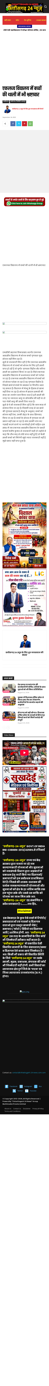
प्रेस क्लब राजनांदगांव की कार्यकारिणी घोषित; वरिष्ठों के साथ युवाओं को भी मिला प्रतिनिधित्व (31, 687)
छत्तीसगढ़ (6, 101)
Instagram (28, 1086)
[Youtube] (26, 1090)
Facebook (13, 1086)
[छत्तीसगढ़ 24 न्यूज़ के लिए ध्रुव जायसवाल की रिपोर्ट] (7, 108)
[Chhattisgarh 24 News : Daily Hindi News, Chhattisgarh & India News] (24, 8)
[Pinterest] (24, 123)
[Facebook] (12, 123)
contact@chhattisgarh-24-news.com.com (29, 1072)
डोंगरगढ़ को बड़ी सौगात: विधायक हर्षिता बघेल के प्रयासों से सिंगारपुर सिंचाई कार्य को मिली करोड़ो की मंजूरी (31, 716)
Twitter (20, 1091)
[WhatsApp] (30, 123)
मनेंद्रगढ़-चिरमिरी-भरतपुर (18, 101)
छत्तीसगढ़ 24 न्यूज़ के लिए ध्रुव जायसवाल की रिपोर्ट (27, 109)
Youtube (33, 1091)
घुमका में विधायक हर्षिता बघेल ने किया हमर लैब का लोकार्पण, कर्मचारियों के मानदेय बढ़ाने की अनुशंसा (31, 701)
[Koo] (35, 1086)
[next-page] (8, 727)
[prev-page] (4, 727)
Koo (40, 1086)
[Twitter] (18, 123)
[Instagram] (21, 1086)
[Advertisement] (24, 56)
